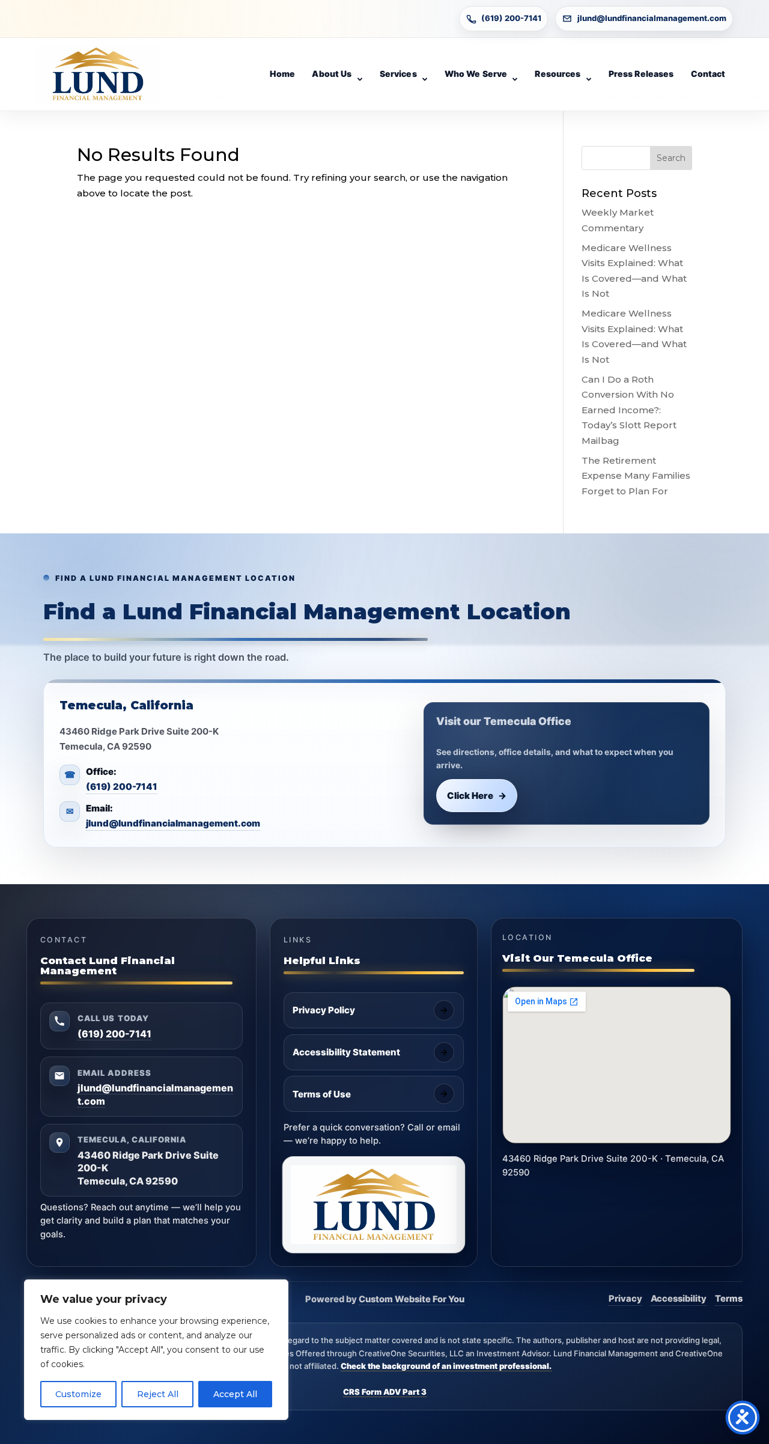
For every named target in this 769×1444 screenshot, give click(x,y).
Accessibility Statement (346, 1052)
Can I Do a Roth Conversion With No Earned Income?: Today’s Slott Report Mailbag (629, 410)
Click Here (477, 795)
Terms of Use (322, 1094)
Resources (557, 73)
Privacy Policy (324, 1010)
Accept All (235, 1394)
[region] (156, 1349)
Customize (78, 1394)
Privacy (625, 1298)
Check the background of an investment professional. (446, 1366)
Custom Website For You (411, 1299)
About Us (331, 73)
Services (398, 73)
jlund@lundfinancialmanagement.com (651, 18)
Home (283, 73)
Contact (708, 73)
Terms (729, 1298)
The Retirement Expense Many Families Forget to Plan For (636, 476)
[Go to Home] (97, 74)
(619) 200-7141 (511, 18)
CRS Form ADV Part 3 (385, 1392)
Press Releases (641, 73)
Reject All (157, 1394)
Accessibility (679, 1298)
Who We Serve (476, 73)
